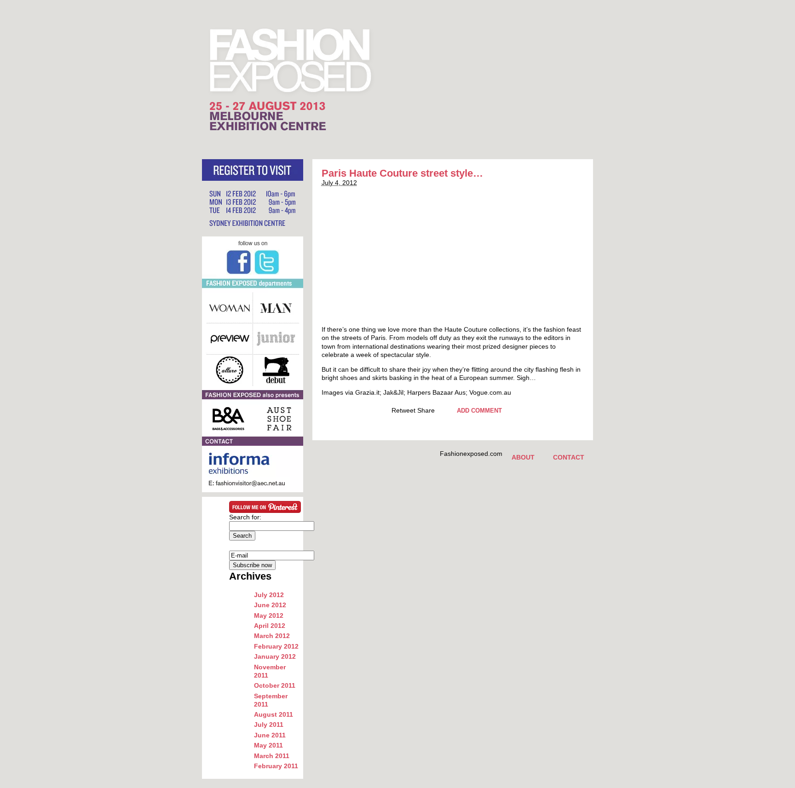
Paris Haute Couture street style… (402, 173)
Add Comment (479, 410)
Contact (568, 457)
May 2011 (268, 745)
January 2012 (275, 656)
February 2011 (276, 766)
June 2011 (270, 735)
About (523, 457)
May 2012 (268, 615)
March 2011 (271, 755)
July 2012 (269, 594)
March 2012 (272, 635)
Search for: (245, 517)
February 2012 (276, 646)
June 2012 (270, 605)
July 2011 (268, 724)
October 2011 (274, 685)
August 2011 (273, 714)
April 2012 (269, 625)
